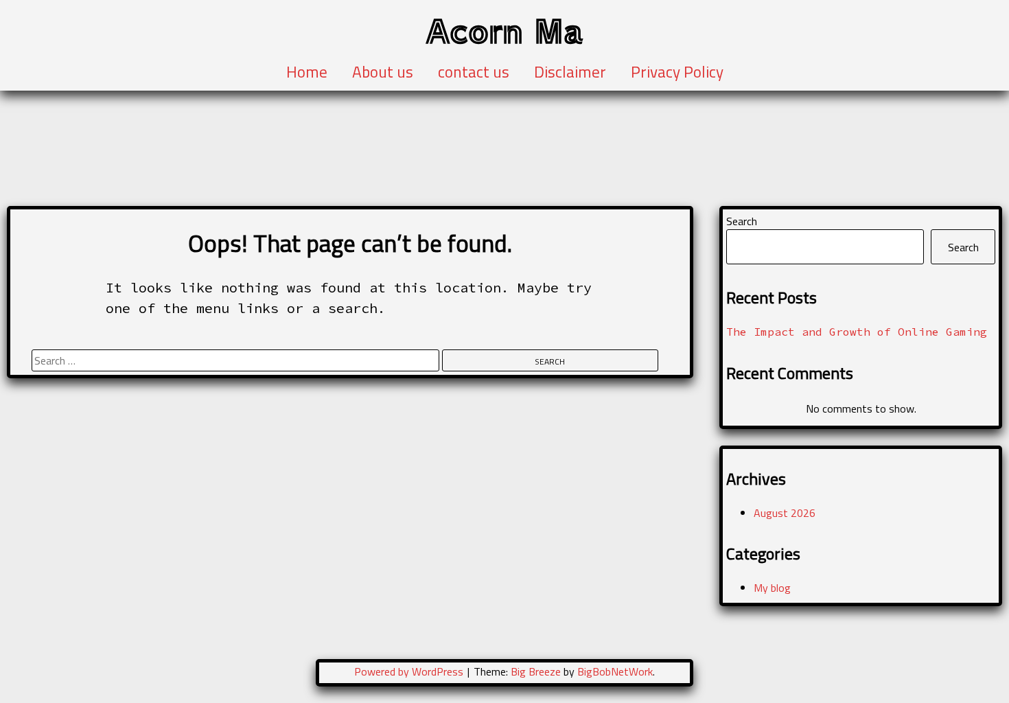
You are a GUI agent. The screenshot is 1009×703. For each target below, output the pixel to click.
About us (382, 72)
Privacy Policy (677, 72)
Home (306, 72)
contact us (473, 72)
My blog (772, 587)
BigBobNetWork (615, 671)
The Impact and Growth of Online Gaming (856, 331)
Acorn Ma (504, 30)
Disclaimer (570, 72)
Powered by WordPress (410, 671)
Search (741, 221)
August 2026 (784, 513)
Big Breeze (536, 671)
